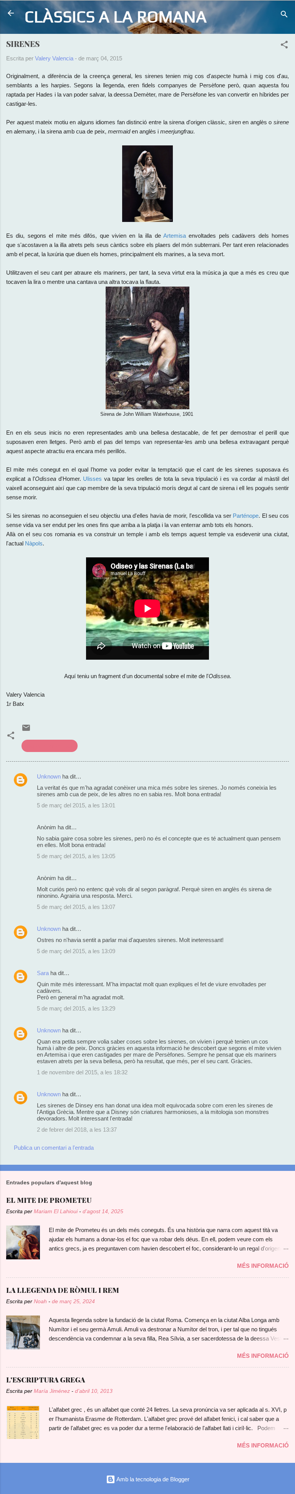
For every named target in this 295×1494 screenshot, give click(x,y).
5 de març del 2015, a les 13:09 (76, 951)
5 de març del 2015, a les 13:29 (76, 1008)
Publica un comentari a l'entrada (54, 1147)
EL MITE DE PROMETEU (48, 1200)
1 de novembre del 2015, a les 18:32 (82, 1072)
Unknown (49, 776)
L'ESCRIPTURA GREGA (45, 1379)
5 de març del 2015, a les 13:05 (76, 856)
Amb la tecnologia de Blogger (152, 1479)
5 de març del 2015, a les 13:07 (76, 907)
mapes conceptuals (49, 745)
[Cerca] (284, 15)
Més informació (263, 1265)
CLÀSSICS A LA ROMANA (116, 16)
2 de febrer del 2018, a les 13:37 (77, 1129)
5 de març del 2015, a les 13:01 (76, 805)
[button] (284, 46)
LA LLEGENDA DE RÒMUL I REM (62, 1290)
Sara (43, 973)
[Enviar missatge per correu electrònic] (26, 730)
